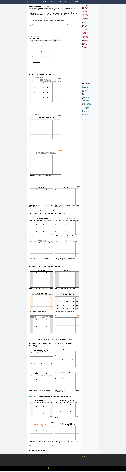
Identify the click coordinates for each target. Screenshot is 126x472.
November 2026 (86, 19)
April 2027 (85, 26)
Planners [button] (70, 1)
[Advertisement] (47, 30)
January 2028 (85, 39)
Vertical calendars (86, 95)
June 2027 (85, 29)
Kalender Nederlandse (87, 110)
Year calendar (85, 98)
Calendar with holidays (87, 86)
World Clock (76, 1)
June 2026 (85, 12)
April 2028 (85, 43)
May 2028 (85, 44)
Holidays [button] (65, 1)
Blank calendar (85, 84)
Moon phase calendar (87, 91)
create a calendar (50, 445)
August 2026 (85, 15)
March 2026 (85, 8)
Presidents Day (38, 12)
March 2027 (85, 25)
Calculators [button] (53, 1)
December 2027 (86, 37)
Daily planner (85, 87)
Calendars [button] (39, 1)
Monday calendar (86, 90)
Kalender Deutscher (86, 108)
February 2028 (85, 40)
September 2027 (86, 33)
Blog (80, 1)
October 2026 (85, 18)
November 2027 (86, 36)
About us (83, 1)
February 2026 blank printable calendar (37, 77)
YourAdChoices (30, 462)
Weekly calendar (86, 97)
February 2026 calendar (35, 36)
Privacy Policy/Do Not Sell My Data (33, 461)
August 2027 (85, 32)
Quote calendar (85, 94)
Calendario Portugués (87, 104)
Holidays (65, 461)
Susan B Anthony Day (46, 12)
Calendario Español (86, 101)
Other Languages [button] (46, 1)
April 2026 (85, 10)
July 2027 (85, 30)
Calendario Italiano (86, 103)
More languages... (86, 114)
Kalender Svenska (86, 111)
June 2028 (85, 46)
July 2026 (85, 14)
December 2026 (86, 21)
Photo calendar (85, 93)
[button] (31, 62)
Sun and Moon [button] (59, 1)
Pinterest (84, 460)
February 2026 (85, 7)
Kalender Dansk (86, 107)
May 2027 (85, 28)
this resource (50, 448)
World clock (65, 460)
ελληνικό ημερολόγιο (86, 100)
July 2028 (85, 47)
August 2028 (85, 48)
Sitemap (47, 460)
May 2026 (85, 11)
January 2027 (85, 22)
